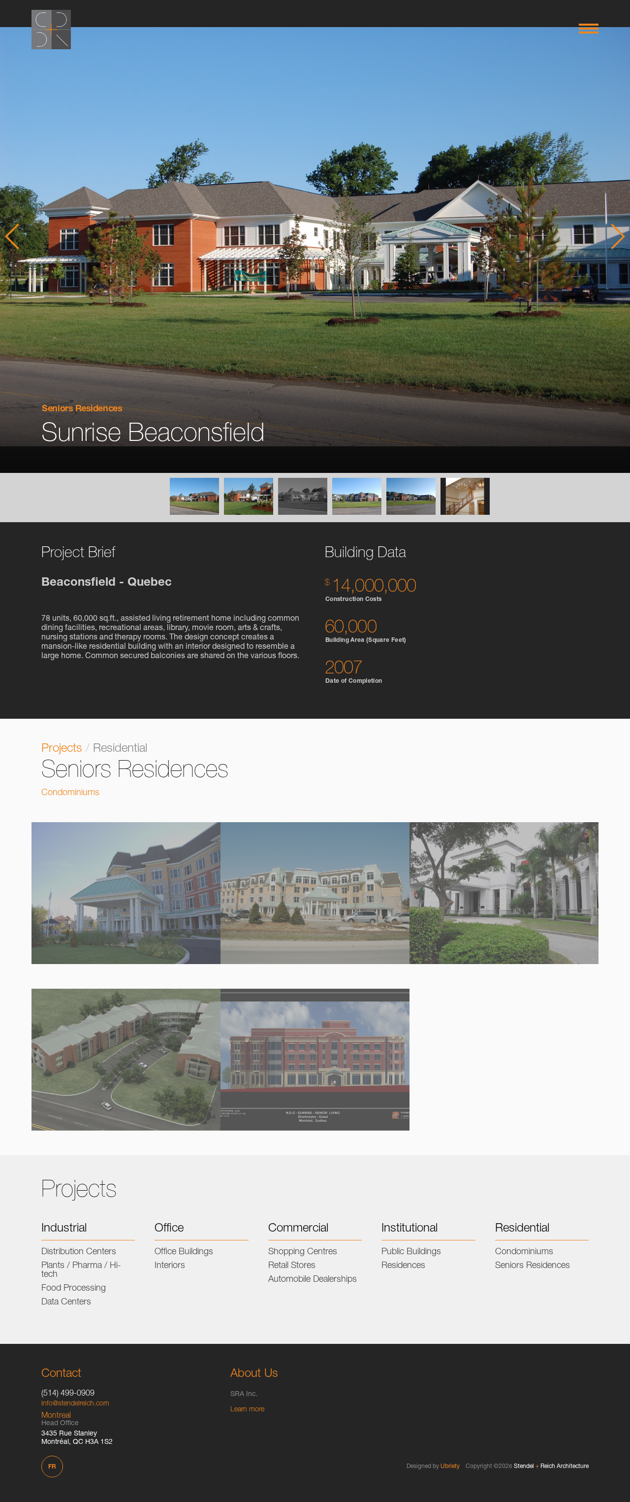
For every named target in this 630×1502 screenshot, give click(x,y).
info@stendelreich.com (75, 1404)
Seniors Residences (82, 409)
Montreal (56, 1416)
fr (52, 1467)
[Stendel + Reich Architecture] (51, 29)
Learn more (247, 1409)
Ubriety (450, 1466)
